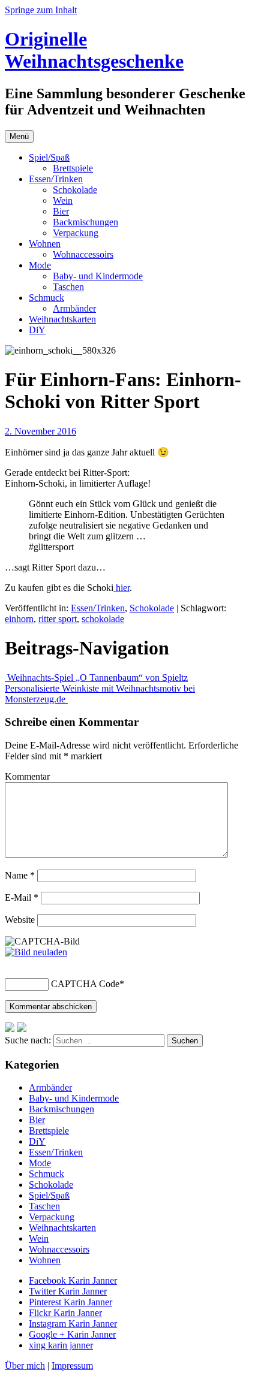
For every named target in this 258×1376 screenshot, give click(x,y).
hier (121, 588)
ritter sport (57, 619)
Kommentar (27, 776)
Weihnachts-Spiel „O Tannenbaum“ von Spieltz (96, 677)
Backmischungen (85, 222)
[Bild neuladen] (36, 952)
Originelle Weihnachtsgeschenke (94, 50)
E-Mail (21, 897)
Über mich (25, 1365)
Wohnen (45, 244)
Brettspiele (73, 168)
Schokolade (75, 190)
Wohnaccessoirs (83, 254)
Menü (19, 136)
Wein (63, 200)
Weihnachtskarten (62, 319)
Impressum (72, 1365)
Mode (40, 265)
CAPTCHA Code (85, 984)
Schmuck (46, 297)
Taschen (68, 287)
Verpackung (75, 233)
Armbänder (74, 308)
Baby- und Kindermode (98, 276)
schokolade (103, 619)
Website (20, 920)
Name (20, 875)
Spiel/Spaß (49, 157)
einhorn (19, 619)
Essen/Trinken (56, 179)
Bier (61, 211)
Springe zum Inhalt (41, 10)
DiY (37, 330)
